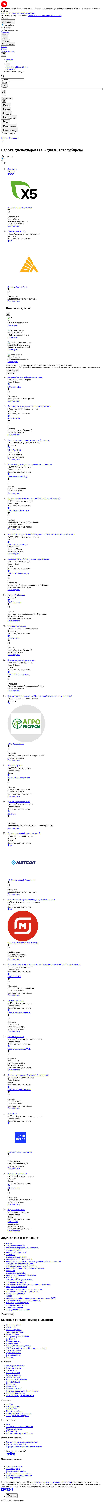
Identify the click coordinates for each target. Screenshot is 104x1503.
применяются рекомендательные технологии (51, 1482)
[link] (5, 40)
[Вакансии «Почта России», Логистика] (54, 1138)
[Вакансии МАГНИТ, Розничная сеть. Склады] (54, 926)
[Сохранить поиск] (3, 92)
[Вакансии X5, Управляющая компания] (54, 190)
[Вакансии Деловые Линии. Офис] (54, 264)
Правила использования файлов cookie (44, 16)
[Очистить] (4, 85)
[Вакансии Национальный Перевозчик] (54, 863)
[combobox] (12, 79)
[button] (4, 47)
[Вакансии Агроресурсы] (54, 724)
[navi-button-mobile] (3, 54)
